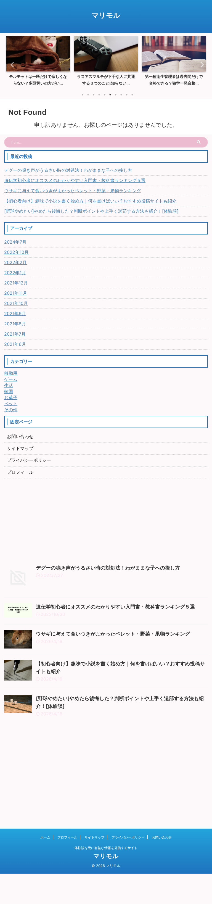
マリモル (106, 15)
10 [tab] (132, 94)
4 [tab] (99, 94)
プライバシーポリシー (29, 460)
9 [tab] (126, 94)
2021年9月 (15, 313)
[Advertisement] (106, 519)
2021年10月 (16, 303)
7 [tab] (115, 94)
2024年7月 (15, 242)
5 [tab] (104, 94)
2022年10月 (16, 252)
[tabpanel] (38, 62)
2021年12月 (16, 283)
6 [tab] (110, 94)
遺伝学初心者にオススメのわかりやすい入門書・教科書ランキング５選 (74, 180)
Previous (11, 64)
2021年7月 (15, 334)
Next (200, 64)
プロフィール (20, 472)
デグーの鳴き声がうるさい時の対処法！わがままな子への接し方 (68, 170)
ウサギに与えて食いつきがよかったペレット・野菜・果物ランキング (72, 190)
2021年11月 (15, 293)
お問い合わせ (20, 436)
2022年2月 (15, 262)
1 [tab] (82, 94)
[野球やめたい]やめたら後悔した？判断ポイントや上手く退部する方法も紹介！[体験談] (91, 211)
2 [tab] (88, 94)
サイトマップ (20, 448)
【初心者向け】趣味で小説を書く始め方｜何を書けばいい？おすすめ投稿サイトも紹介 (90, 201)
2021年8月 (15, 323)
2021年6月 (15, 344)
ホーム (45, 837)
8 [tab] (121, 94)
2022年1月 (15, 272)
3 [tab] (93, 94)
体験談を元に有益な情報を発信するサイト (106, 848)
